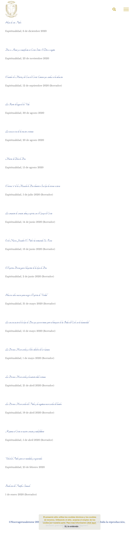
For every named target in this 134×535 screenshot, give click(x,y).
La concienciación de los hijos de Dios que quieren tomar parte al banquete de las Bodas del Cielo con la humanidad (47, 322)
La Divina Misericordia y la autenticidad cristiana (25, 377)
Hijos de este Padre (13, 22)
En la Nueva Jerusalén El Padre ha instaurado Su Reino (28, 240)
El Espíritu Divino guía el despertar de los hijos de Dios (26, 268)
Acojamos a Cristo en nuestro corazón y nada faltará (24, 431)
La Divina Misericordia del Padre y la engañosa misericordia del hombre (33, 404)
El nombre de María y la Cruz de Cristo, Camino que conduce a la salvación (34, 77)
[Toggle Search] (114, 9)
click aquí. (91, 522)
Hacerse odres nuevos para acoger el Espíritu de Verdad (26, 295)
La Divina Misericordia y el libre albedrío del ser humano (27, 349)
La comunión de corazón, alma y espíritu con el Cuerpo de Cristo (28, 213)
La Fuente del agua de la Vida (17, 104)
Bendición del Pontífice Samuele (17, 486)
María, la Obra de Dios (15, 159)
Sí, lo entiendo (71, 526)
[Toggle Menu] (126, 9)
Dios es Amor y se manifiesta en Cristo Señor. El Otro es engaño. (30, 50)
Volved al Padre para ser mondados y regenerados (23, 458)
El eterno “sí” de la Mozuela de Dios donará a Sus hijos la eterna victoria (32, 186)
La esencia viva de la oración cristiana (19, 131)
